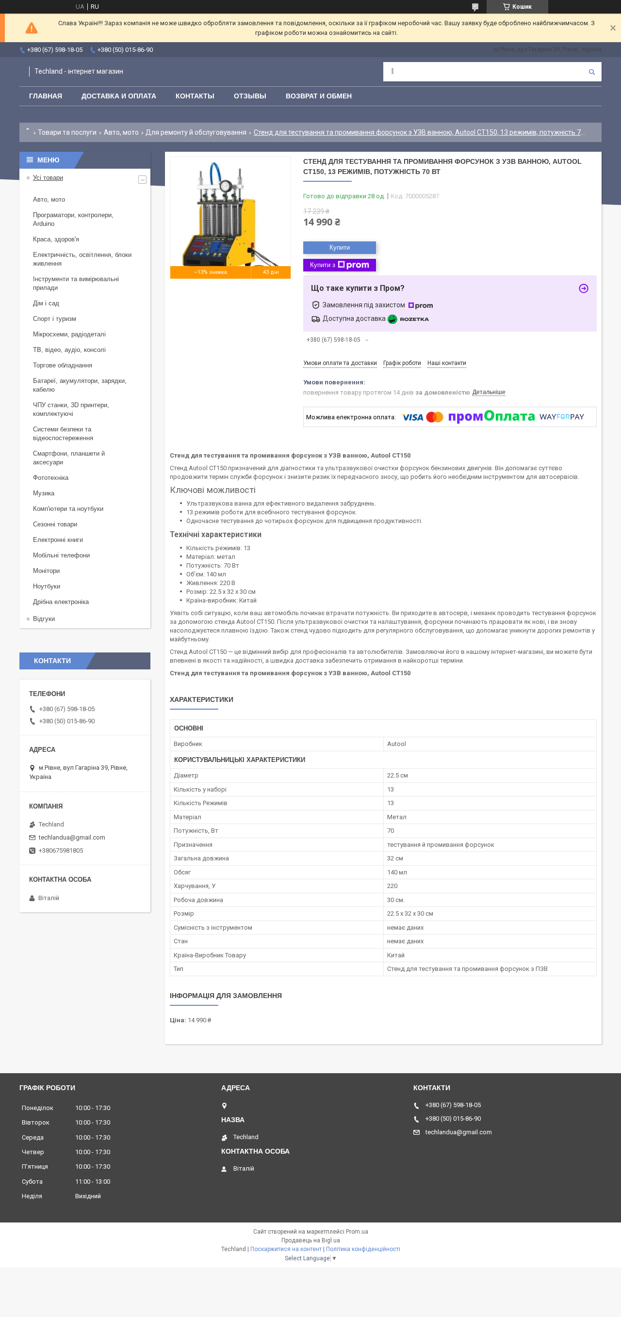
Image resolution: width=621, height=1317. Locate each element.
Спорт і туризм (54, 318)
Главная (45, 96)
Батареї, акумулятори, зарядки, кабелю (80, 385)
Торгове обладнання (62, 365)
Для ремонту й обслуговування (196, 132)
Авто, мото (121, 132)
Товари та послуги (67, 132)
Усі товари (48, 177)
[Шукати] (592, 71)
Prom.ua (357, 1231)
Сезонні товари (55, 524)
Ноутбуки (46, 586)
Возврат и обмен (319, 96)
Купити (339, 247)
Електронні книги (58, 539)
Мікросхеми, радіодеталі (69, 334)
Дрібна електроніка (61, 601)
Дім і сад (46, 303)
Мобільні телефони (61, 555)
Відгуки (44, 618)
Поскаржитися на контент (286, 1249)
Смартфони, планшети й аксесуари (69, 458)
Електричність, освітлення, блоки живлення (82, 259)
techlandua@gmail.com (72, 837)
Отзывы (250, 96)
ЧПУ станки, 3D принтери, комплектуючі (71, 409)
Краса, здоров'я (56, 239)
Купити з (322, 265)
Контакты (195, 96)
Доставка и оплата (119, 96)
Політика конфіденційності (363, 1249)
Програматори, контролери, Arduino (73, 219)
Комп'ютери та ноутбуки (68, 508)
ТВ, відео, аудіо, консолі (69, 349)
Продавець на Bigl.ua (310, 1240)
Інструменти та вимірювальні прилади (76, 283)
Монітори (46, 570)
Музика (43, 493)
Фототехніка (50, 477)
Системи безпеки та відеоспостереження (63, 434)
